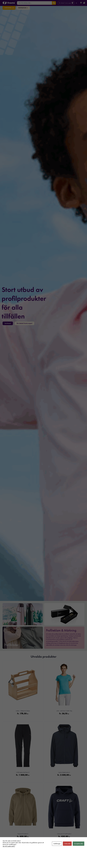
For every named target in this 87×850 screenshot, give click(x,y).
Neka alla (67, 844)
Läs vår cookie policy (9, 846)
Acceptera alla (78, 844)
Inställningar (56, 844)
